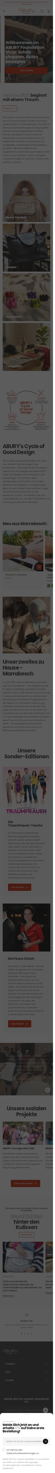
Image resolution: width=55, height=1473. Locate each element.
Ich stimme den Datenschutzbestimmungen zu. (23, 1451)
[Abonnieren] (45, 1441)
